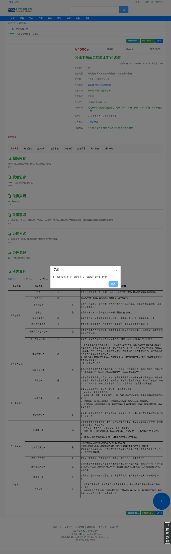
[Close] (116, 270)
